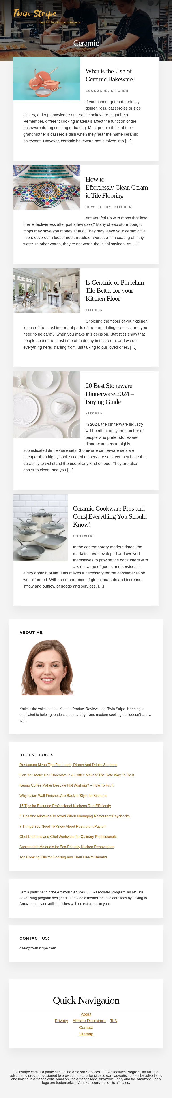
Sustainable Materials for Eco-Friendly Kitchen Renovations (66, 847)
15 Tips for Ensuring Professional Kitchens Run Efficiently (65, 806)
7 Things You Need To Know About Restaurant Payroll (62, 826)
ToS (113, 1021)
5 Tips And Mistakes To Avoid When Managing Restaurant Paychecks (74, 816)
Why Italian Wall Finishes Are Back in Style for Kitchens (63, 796)
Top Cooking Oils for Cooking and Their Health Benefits (63, 857)
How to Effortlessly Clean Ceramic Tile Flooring (117, 187)
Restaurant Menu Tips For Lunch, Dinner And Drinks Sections (68, 765)
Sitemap (86, 1034)
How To (93, 207)
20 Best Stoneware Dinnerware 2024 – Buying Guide (110, 393)
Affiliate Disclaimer (89, 1021)
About (86, 1014)
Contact (86, 1027)
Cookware (97, 91)
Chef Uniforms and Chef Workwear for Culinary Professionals (68, 837)
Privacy (61, 1021)
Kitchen (120, 91)
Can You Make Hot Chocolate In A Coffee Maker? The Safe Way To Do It (76, 775)
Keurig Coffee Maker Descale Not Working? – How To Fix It (66, 785)
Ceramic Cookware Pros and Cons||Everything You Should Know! (109, 516)
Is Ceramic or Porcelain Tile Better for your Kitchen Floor (115, 290)
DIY (108, 207)
